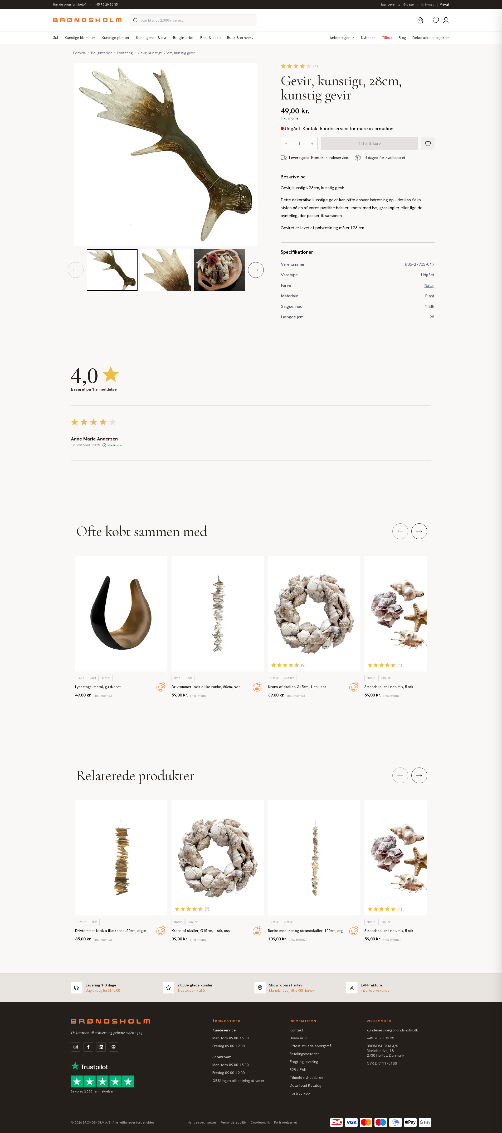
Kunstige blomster (80, 37)
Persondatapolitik (233, 1122)
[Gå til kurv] (420, 20)
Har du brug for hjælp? (70, 4)
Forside (79, 53)
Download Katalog (305, 1085)
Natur (429, 285)
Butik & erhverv (240, 37)
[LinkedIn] (101, 1047)
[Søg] (135, 20)
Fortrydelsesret (285, 1122)
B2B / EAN (298, 1069)
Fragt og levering (304, 1061)
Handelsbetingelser (202, 1122)
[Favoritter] (435, 20)
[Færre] (286, 143)
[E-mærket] (113, 1047)
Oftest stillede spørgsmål (311, 1046)
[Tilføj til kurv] (160, 687)
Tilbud (387, 37)
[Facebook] (88, 1047)
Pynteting (125, 53)
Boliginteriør (183, 37)
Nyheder (368, 37)
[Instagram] (75, 1047)
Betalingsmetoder (304, 1053)
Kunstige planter (116, 37)
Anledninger (340, 37)
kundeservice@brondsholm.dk (392, 1030)
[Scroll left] (400, 531)
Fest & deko (210, 37)
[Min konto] (445, 20)
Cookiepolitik (260, 1122)
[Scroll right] (419, 531)
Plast (429, 296)
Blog (402, 37)
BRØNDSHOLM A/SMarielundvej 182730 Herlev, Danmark (385, 1051)
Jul (55, 37)
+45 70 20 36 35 (106, 4)
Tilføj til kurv (369, 143)
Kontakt (296, 1030)
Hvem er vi (298, 1038)
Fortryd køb (300, 1093)
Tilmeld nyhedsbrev (306, 1077)
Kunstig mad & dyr (151, 37)
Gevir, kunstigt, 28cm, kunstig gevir (166, 53)
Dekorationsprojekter (430, 37)
